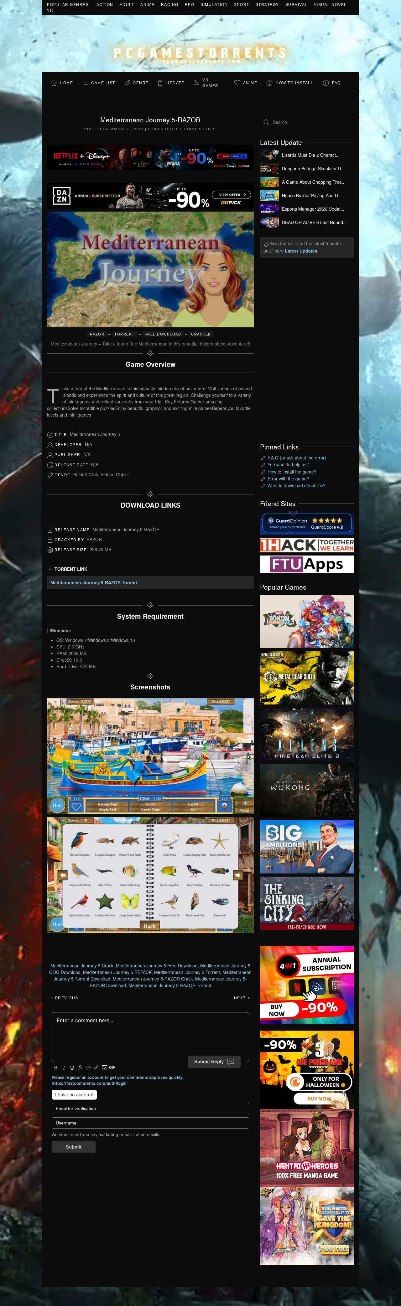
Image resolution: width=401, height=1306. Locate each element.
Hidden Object (165, 129)
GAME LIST (103, 83)
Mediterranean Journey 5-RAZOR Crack (153, 979)
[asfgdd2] (307, 1147)
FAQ (336, 83)
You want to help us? (288, 464)
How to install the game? (292, 472)
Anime (147, 5)
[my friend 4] (307, 564)
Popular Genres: (68, 5)
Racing (170, 5)
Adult (127, 5)
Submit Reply (209, 1061)
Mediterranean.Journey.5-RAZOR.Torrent (93, 582)
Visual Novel (330, 5)
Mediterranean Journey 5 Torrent (187, 972)
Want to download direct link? (296, 485)
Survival (296, 5)
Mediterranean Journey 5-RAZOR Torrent (169, 985)
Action (104, 5)
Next (240, 998)
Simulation (214, 5)
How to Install (294, 83)
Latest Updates (301, 251)
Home (66, 83)
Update (175, 83)
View (307, 620)
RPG (190, 5)
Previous (66, 998)
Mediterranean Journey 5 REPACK (117, 972)
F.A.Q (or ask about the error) (297, 457)
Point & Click (199, 129)
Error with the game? (288, 478)
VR (50, 10)
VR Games (210, 83)
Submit (73, 1147)
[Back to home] (200, 43)
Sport (241, 5)
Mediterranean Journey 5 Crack (81, 965)
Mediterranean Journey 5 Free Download (157, 965)
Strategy (267, 5)
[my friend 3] (307, 544)
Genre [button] (141, 83)
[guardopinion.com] (307, 522)
